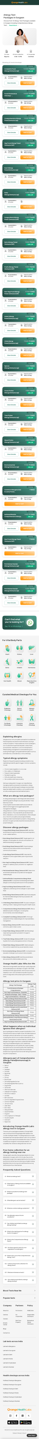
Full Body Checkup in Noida (10, 1393)
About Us (5, 1310)
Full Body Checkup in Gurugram (12, 1384)
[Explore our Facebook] (16, 1415)
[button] (36, 7)
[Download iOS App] (13, 1422)
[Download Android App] (26, 1422)
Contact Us (6, 1333)
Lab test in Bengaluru (9, 1346)
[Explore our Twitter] (28, 1415)
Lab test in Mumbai (8, 1367)
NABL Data (30, 1310)
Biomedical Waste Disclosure (30, 1322)
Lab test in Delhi (7, 1354)
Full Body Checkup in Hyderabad (12, 1397)
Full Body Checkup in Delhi (10, 1389)
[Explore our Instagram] (10, 1415)
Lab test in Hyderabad (9, 1363)
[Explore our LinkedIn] (22, 1415)
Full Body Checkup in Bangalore (12, 1380)
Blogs (4, 1329)
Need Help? (31, 1435)
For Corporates (19, 1315)
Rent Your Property (18, 1321)
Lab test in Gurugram (9, 1350)
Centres (5, 1315)
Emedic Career (5, 1323)
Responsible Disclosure (30, 1315)
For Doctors (19, 1310)
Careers (5, 1319)
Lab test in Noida (8, 1359)
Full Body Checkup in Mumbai (11, 1401)
